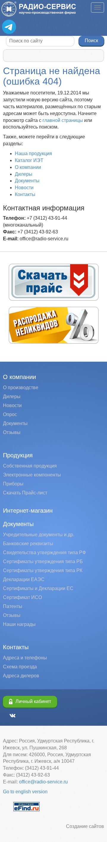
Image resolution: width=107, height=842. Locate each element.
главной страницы (63, 120)
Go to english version (25, 791)
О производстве (20, 387)
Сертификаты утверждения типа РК (42, 570)
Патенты (12, 606)
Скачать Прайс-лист (25, 492)
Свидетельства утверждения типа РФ (44, 552)
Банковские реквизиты (28, 543)
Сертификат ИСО (22, 597)
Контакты (25, 194)
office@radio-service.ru (43, 781)
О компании (28, 167)
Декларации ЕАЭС (24, 579)
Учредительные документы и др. (38, 534)
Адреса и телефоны (25, 657)
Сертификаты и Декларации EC (38, 588)
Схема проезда (20, 666)
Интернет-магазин (28, 510)
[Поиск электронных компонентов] (26, 806)
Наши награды (19, 624)
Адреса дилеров (21, 675)
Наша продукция (33, 153)
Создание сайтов (85, 826)
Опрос (10, 414)
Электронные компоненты (32, 474)
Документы (27, 180)
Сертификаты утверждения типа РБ (43, 561)
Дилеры (23, 174)
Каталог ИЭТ (29, 160)
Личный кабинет (33, 701)
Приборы (13, 483)
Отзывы (12, 432)
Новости (24, 187)
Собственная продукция (30, 465)
